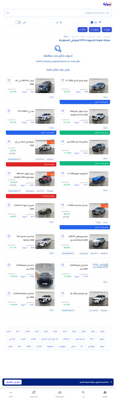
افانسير (33, 339)
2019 (37, 331)
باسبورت (96, 29)
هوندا (108, 29)
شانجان (39, 346)
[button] (58, 22)
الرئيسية (107, 36)
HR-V (92, 339)
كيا (82, 346)
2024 (83, 331)
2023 (74, 331)
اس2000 (66, 339)
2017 (18, 331)
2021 (55, 331)
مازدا (19, 346)
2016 (8, 331)
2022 (65, 331)
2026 (102, 331)
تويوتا (102, 346)
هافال (28, 346)
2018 (27, 331)
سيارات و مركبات (94, 36)
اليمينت (23, 339)
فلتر (94, 22)
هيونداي (91, 346)
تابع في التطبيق (13, 382)
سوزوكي (62, 346)
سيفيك (101, 339)
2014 (83, 29)
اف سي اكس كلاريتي (49, 339)
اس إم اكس (80, 339)
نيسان (73, 346)
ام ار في (12, 339)
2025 (93, 331)
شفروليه (50, 346)
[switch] (18, 22)
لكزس (10, 346)
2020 (46, 331)
